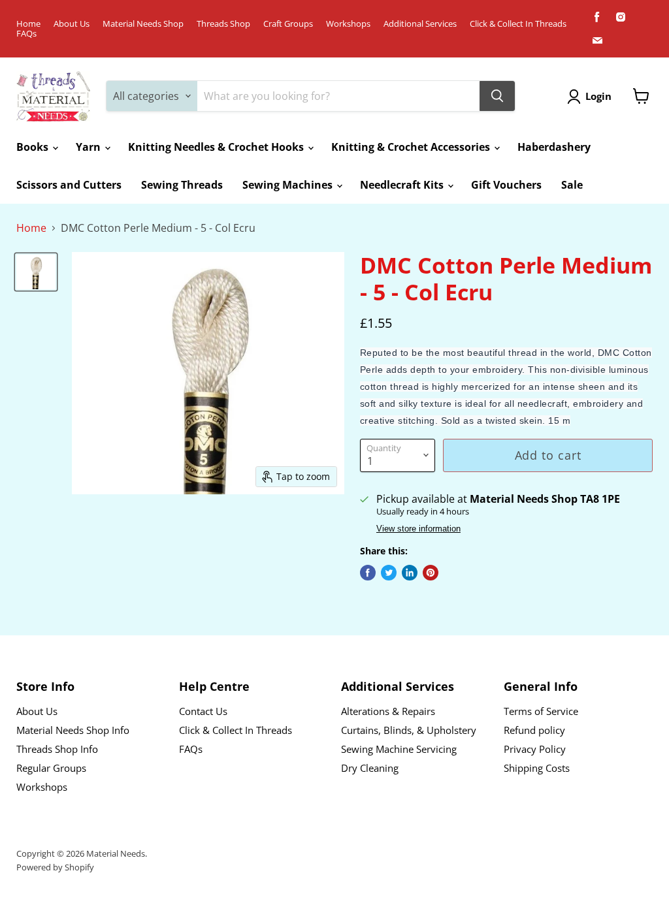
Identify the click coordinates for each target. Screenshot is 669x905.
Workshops (348, 24)
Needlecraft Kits (403, 185)
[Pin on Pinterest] (430, 572)
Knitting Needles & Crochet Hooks (217, 147)
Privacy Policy (535, 748)
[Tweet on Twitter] (389, 572)
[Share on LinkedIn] (409, 572)
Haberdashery (554, 147)
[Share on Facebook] (368, 572)
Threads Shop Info (57, 748)
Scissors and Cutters (69, 185)
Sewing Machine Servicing (399, 748)
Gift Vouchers (506, 185)
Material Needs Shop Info (72, 730)
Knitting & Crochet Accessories (412, 147)
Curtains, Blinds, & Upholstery (408, 730)
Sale (572, 185)
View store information (418, 528)
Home (28, 24)
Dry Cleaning (370, 767)
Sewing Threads (182, 185)
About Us (72, 24)
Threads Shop (223, 24)
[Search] (497, 96)
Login (598, 96)
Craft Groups (288, 24)
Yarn (89, 147)
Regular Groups (51, 767)
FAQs (26, 34)
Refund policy (534, 730)
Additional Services (420, 24)
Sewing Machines (288, 185)
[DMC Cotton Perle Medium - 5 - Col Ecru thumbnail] (36, 272)
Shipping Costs (537, 767)
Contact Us (203, 711)
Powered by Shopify (55, 867)
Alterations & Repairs (388, 711)
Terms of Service (541, 711)
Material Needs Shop (143, 24)
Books (33, 147)
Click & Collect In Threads (518, 24)
